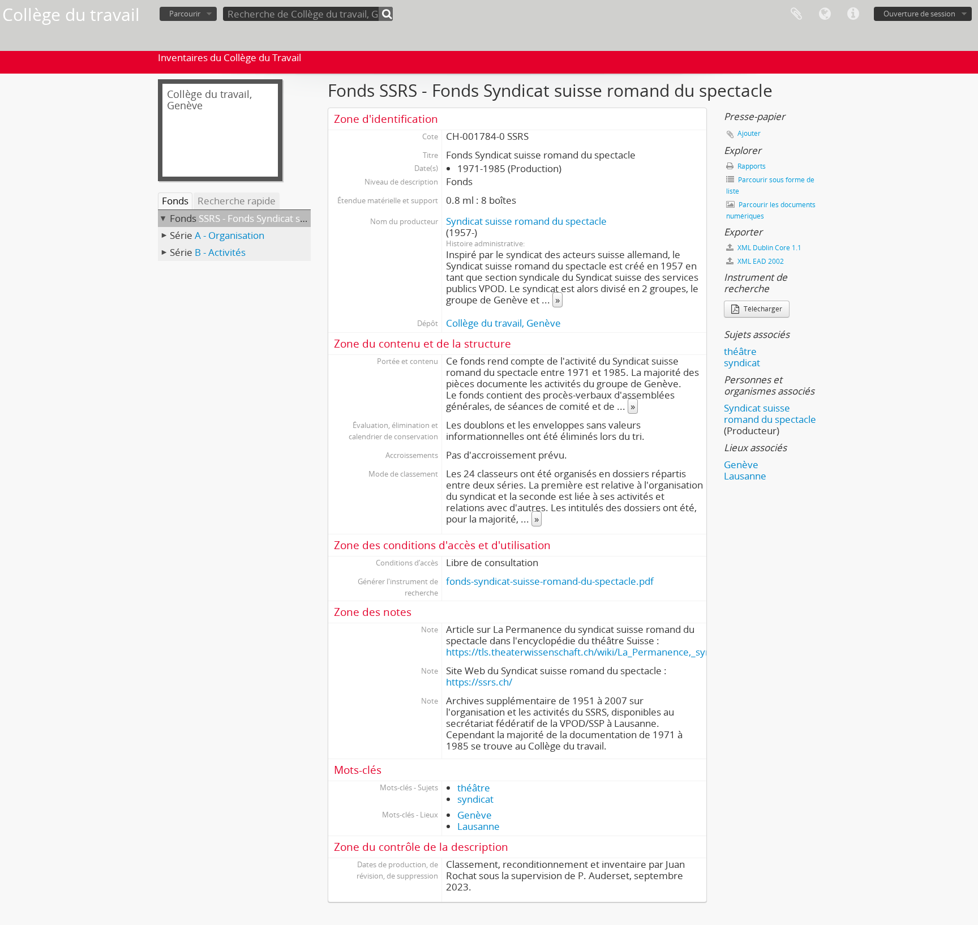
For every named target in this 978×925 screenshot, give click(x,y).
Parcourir (184, 13)
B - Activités (220, 252)
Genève (474, 814)
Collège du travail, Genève (503, 322)
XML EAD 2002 (760, 261)
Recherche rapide (237, 200)
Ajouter (749, 133)
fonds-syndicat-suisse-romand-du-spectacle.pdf (550, 581)
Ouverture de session (919, 13)
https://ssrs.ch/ (479, 681)
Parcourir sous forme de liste (770, 185)
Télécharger (762, 309)
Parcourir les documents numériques (771, 210)
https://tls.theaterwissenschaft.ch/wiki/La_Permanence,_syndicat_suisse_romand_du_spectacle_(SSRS (670, 651)
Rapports (751, 166)
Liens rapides (853, 14)
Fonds (175, 200)
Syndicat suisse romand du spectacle (526, 221)
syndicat (475, 799)
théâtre (473, 787)
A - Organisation (229, 235)
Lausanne (478, 826)
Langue (824, 14)
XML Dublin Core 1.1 (768, 247)
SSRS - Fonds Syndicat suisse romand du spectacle (308, 218)
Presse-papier (796, 14)
